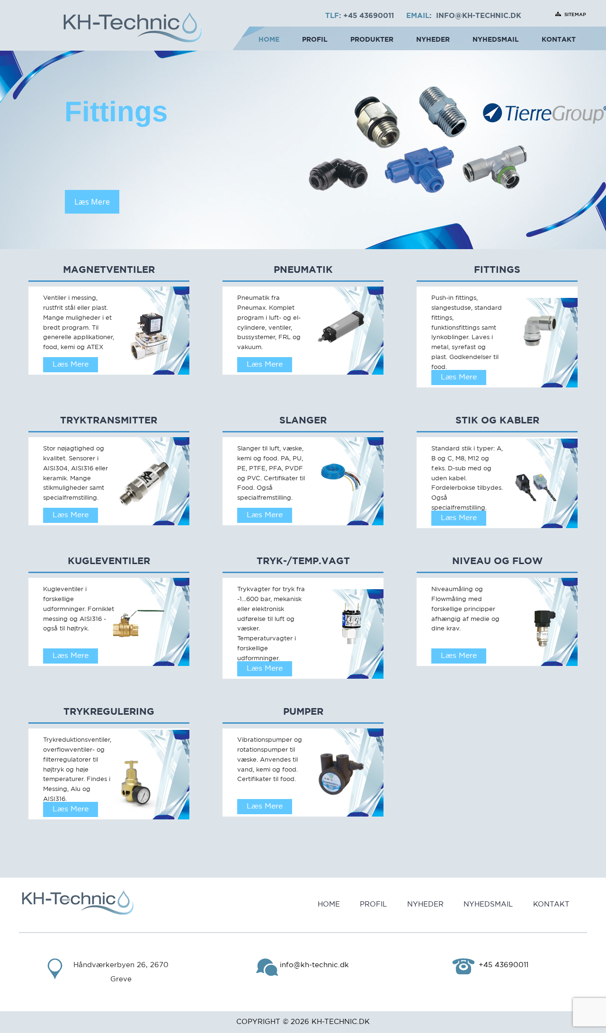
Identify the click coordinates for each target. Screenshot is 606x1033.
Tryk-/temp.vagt (303, 561)
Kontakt (559, 40)
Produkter (371, 40)
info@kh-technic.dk (478, 16)
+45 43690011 (368, 16)
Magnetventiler (109, 270)
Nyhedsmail (495, 40)
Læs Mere (92, 202)
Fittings (497, 270)
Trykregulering (108, 712)
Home (268, 40)
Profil (315, 40)
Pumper (303, 712)
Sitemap (575, 15)
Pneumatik (303, 270)
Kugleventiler (109, 561)
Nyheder (433, 40)
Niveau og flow (497, 561)
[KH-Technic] (132, 28)
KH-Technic (334, 1022)
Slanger (303, 420)
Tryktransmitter (108, 420)
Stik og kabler (497, 420)
